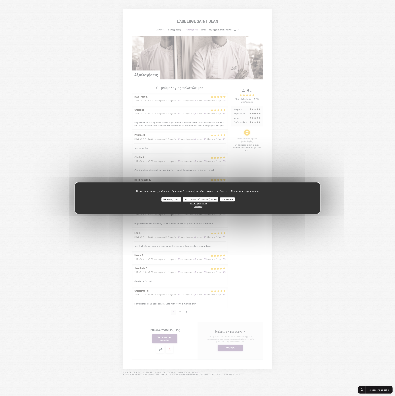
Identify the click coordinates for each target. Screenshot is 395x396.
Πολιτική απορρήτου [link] (198, 203)
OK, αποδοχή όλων (171, 199)
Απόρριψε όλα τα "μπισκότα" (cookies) (201, 199)
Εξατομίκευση (227, 199)
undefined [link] (198, 206)
